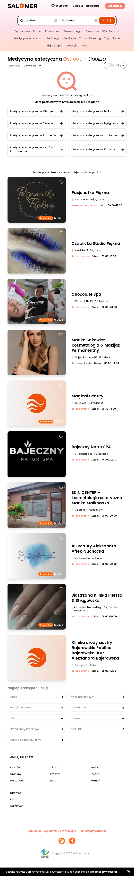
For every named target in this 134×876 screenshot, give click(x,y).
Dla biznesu (115, 6)
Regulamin (34, 831)
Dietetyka (72, 45)
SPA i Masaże (110, 31)
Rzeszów (14, 767)
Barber (37, 31)
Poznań (95, 780)
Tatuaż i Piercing (90, 38)
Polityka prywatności (93, 831)
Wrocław (15, 774)
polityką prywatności (104, 871)
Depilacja (69, 38)
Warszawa (16, 780)
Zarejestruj (92, 6)
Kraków (55, 774)
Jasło (12, 799)
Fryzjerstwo (22, 31)
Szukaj (107, 20)
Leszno (95, 774)
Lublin (53, 780)
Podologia (53, 38)
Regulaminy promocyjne (59, 831)
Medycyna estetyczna (28, 38)
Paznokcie (92, 31)
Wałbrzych (16, 806)
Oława (54, 767)
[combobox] (39, 20)
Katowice (15, 793)
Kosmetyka (52, 31)
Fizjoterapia (54, 45)
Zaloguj (78, 6)
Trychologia (112, 38)
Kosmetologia (72, 31)
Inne (84, 45)
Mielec (95, 767)
